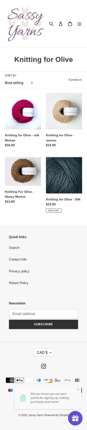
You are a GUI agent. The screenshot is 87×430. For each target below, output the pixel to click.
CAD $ (42, 352)
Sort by (11, 75)
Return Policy (19, 283)
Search (14, 248)
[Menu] (79, 23)
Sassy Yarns (36, 415)
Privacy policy (19, 271)
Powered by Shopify (56, 415)
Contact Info (18, 259)
